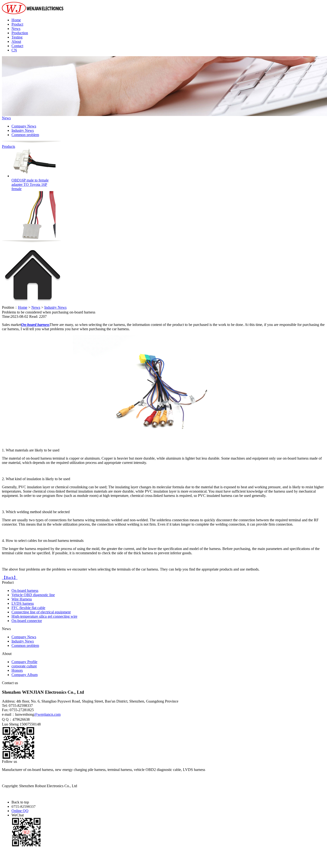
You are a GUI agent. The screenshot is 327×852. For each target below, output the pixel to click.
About (16, 41)
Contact (17, 46)
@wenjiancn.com (47, 714)
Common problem (25, 135)
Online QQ (19, 811)
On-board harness (24, 590)
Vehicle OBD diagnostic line (33, 595)
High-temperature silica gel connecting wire (44, 616)
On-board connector (26, 621)
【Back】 (9, 578)
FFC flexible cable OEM (30, 241)
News (15, 29)
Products (8, 146)
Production (19, 33)
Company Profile (24, 662)
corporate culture (24, 666)
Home (16, 20)
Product (17, 24)
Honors (17, 670)
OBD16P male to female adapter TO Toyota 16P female (30, 176)
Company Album (24, 675)
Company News (23, 126)
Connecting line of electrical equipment (41, 612)
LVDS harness (22, 603)
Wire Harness (21, 599)
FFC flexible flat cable (28, 608)
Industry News (22, 130)
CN (14, 50)
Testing (17, 37)
